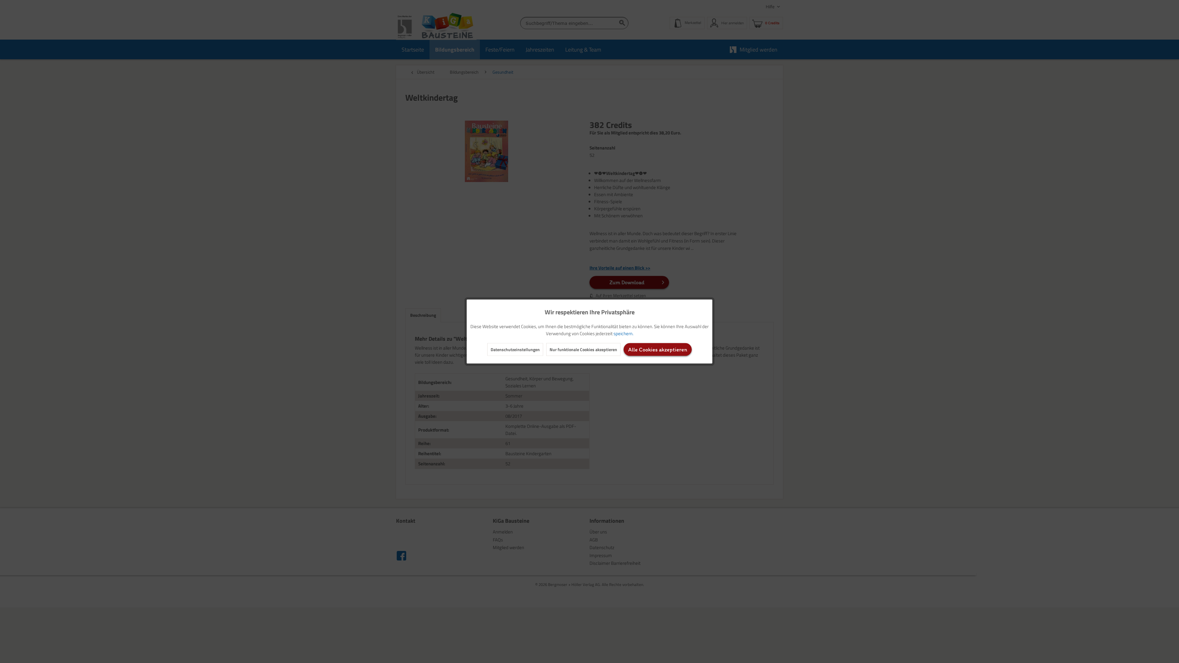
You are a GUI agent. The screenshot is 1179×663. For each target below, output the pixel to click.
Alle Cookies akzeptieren (657, 349)
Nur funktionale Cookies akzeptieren (583, 349)
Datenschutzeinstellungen (515, 349)
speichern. (623, 333)
